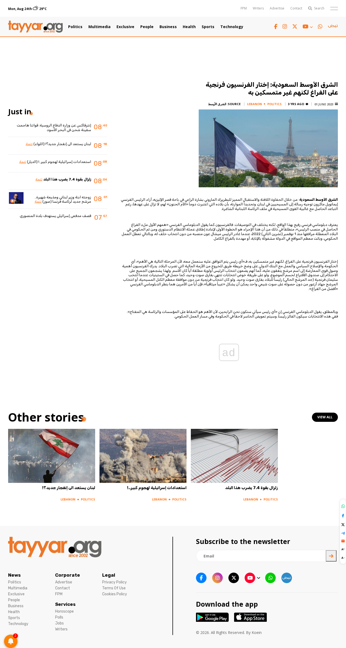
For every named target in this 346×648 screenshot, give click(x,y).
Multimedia (99, 26)
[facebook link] (275, 27)
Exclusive (125, 26)
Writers (258, 8)
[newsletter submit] (331, 556)
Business (168, 26)
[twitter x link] (294, 27)
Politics (75, 26)
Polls (59, 617)
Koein (257, 632)
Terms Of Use (114, 588)
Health (189, 26)
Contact (296, 8)
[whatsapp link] (320, 27)
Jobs (59, 623)
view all (324, 417)
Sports (208, 26)
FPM (244, 8)
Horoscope (64, 611)
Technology (231, 26)
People (147, 26)
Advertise (277, 8)
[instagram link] (284, 27)
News (14, 575)
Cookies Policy (114, 594)
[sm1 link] (333, 27)
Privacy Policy (114, 582)
